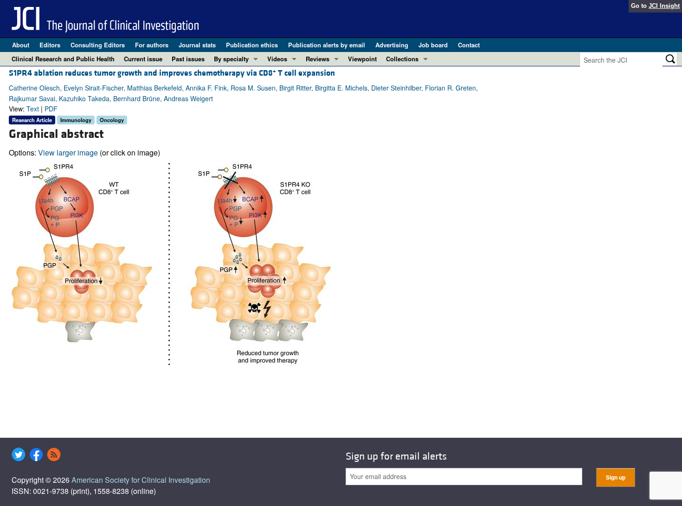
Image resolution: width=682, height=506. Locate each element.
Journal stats (197, 44)
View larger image (68, 152)
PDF (51, 108)
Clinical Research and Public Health (63, 58)
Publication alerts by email (326, 44)
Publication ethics (252, 44)
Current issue (143, 58)
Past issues (188, 58)
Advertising (391, 44)
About (20, 44)
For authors (151, 44)
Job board (433, 44)
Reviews (317, 58)
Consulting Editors (98, 44)
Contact (469, 44)
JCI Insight (664, 5)
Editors (49, 44)
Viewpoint (362, 58)
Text (32, 108)
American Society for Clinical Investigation (140, 479)
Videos (277, 58)
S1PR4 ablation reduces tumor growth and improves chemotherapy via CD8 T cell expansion (172, 73)
